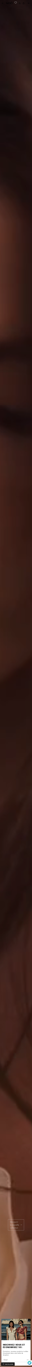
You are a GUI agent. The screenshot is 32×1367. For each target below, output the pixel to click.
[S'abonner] (27, 1360)
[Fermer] (29, 1320)
